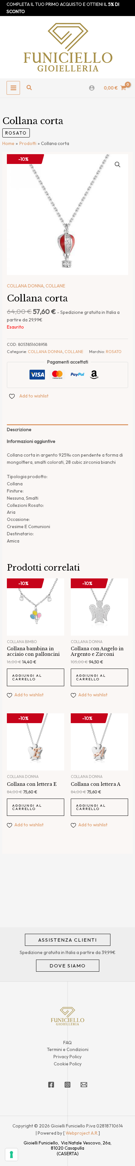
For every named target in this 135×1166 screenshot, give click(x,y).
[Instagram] (67, 1084)
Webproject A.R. (82, 1133)
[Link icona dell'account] (92, 88)
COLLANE (55, 286)
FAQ (67, 1042)
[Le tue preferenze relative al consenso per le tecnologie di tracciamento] (11, 1154)
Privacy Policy (67, 1057)
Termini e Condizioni (67, 1049)
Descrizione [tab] (19, 429)
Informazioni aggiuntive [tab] (31, 441)
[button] (29, 88)
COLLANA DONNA (25, 286)
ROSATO (16, 133)
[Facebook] (51, 1084)
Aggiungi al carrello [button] (27, 677)
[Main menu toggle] (13, 87)
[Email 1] (84, 1084)
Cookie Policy (68, 1064)
